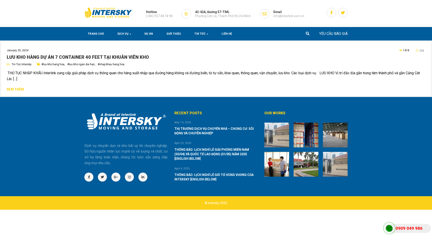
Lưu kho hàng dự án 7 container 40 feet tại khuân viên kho (78, 57)
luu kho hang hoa (53, 64)
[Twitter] (104, 177)
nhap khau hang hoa (111, 64)
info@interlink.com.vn (288, 16)
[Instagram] (131, 177)
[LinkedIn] (145, 177)
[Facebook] (91, 177)
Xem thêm (15, 89)
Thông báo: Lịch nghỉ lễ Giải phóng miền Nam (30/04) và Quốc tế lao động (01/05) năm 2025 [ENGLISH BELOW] (211, 154)
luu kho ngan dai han (82, 64)
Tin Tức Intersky (22, 64)
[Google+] (118, 177)
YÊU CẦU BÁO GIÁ (333, 34)
